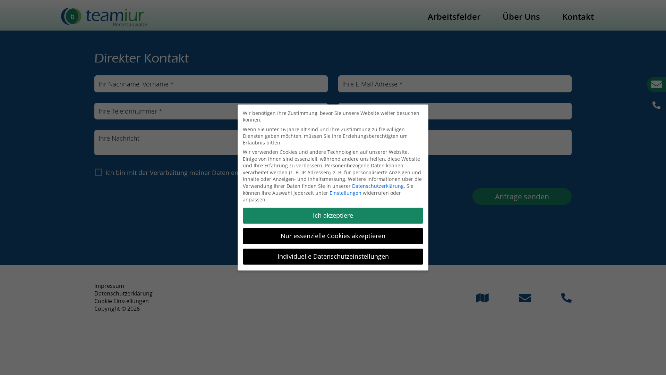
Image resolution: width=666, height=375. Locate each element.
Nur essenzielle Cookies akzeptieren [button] (333, 236)
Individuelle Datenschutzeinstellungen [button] (333, 256)
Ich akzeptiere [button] (333, 215)
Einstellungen (345, 193)
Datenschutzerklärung (378, 186)
